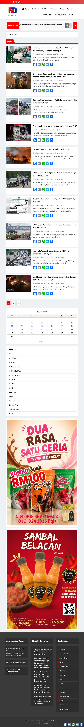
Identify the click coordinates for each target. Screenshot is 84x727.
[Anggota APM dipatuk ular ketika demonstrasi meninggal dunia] (56, 25)
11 (22, 326)
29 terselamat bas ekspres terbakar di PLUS (51, 149)
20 (42, 329)
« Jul (41, 341)
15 (62, 326)
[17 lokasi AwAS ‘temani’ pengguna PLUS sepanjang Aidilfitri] (18, 205)
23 (72, 329)
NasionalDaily (50, 721)
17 (12, 329)
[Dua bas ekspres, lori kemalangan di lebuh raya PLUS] (18, 132)
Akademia (53, 9)
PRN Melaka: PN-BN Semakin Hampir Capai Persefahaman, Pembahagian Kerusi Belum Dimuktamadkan (41, 663)
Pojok (62, 9)
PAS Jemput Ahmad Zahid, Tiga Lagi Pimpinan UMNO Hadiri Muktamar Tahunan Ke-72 (43, 700)
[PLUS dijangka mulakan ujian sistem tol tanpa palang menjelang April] (18, 231)
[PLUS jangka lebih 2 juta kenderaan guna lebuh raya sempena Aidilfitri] (18, 179)
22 (62, 329)
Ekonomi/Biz (47, 14)
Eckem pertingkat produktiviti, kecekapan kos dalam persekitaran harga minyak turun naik (42, 688)
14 (52, 326)
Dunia (13, 379)
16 (72, 326)
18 (22, 329)
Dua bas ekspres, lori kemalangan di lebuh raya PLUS (55, 126)
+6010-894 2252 (15, 669)
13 (42, 326)
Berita (34, 9)
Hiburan (13, 384)
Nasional (13, 358)
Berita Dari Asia (16, 371)
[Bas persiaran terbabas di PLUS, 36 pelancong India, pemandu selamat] (18, 106)
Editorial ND (39, 54)
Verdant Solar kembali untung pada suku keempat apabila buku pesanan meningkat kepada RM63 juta (41, 676)
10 (12, 326)
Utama (26, 9)
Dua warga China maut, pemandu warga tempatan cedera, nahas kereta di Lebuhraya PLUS (53, 75)
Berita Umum (15, 367)
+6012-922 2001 (12, 672)
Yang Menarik (15, 375)
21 (52, 329)
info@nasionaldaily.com (18, 662)
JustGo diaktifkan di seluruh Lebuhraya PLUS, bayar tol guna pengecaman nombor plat (54, 49)
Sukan (71, 14)
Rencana (70, 9)
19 (32, 329)
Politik (44, 9)
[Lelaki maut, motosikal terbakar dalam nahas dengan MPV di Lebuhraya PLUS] (18, 283)
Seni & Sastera (60, 14)
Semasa (13, 362)
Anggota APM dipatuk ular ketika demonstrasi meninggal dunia (43, 651)
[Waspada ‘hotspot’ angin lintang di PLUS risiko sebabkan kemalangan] (18, 257)
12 (32, 326)
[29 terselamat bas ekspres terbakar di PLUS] (18, 155)
